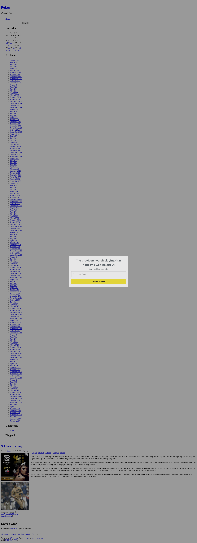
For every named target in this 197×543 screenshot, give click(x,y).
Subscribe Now (98, 281)
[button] (98, 262)
